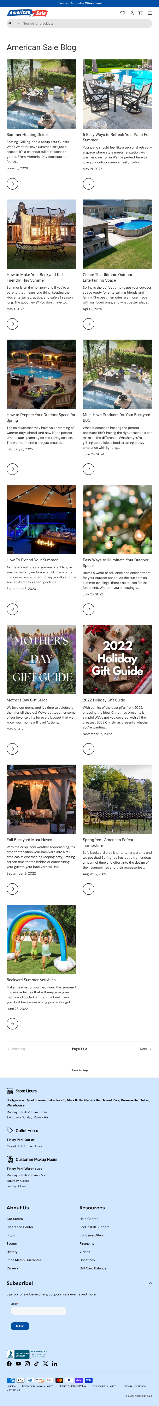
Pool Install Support (94, 1227)
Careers (13, 1268)
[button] (140, 13)
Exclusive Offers (92, 1235)
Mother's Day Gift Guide (27, 700)
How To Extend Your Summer (32, 560)
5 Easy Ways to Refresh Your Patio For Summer (116, 137)
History (12, 1252)
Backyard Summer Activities (31, 979)
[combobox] (79, 23)
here (98, 3)
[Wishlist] (122, 13)
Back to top (79, 1070)
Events (12, 1243)
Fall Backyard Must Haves (29, 839)
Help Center (89, 1219)
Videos (85, 1252)
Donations (87, 1260)
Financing (87, 1243)
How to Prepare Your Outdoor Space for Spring (41, 417)
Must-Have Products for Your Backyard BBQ (116, 417)
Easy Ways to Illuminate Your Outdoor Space (115, 563)
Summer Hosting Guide (27, 134)
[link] (31, 1048)
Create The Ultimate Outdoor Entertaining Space (107, 277)
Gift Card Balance (93, 1268)
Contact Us (13, 1389)
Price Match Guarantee (24, 1260)
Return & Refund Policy (72, 1386)
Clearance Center (20, 1227)
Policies (11, 1386)
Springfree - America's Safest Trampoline (108, 842)
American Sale (143, 1396)
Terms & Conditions (134, 1386)
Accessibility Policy (104, 1386)
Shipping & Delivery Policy (37, 1386)
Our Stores (15, 1219)
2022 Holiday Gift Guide (104, 700)
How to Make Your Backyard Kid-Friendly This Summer (35, 277)
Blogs (11, 1235)
